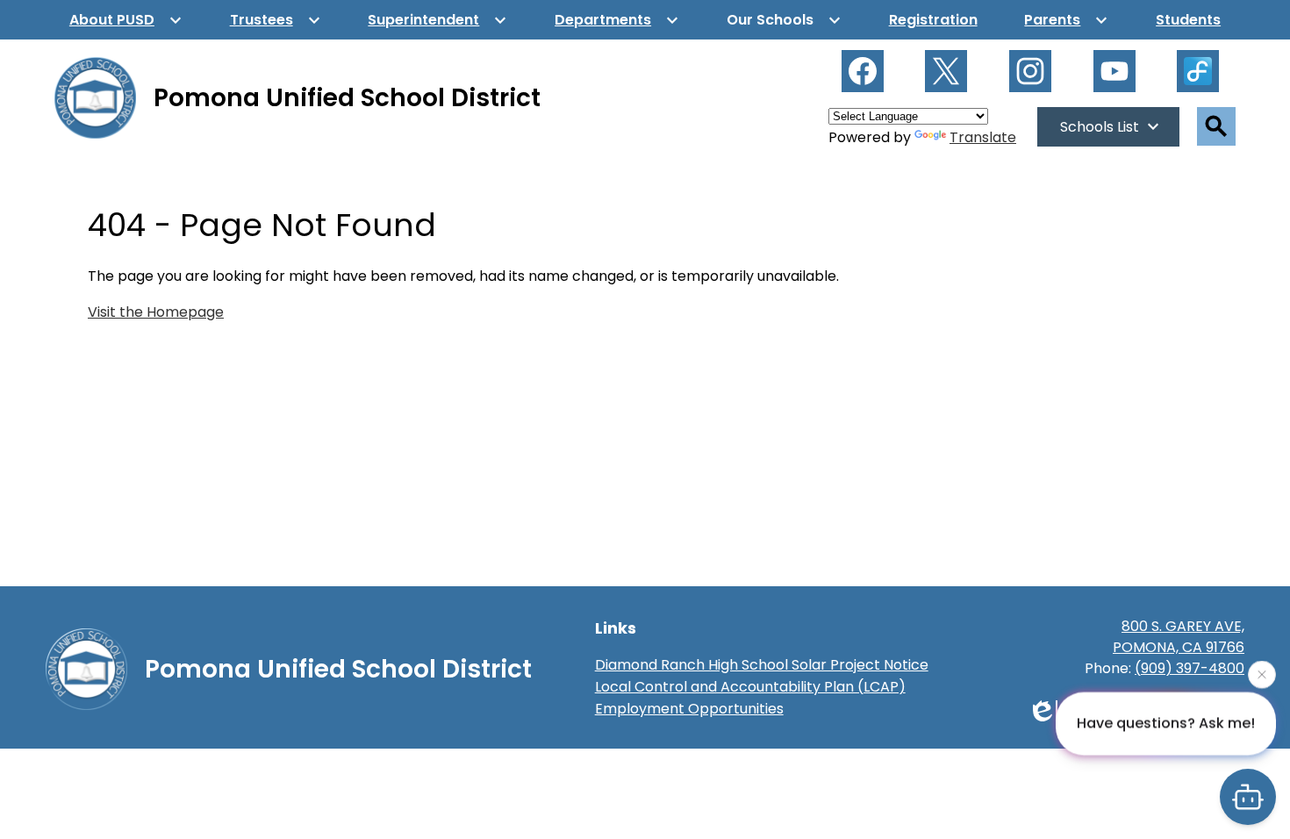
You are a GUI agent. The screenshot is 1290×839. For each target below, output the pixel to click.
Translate (983, 137)
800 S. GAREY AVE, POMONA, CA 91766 (1178, 636)
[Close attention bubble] (1262, 674)
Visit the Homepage (156, 312)
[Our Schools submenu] (784, 19)
